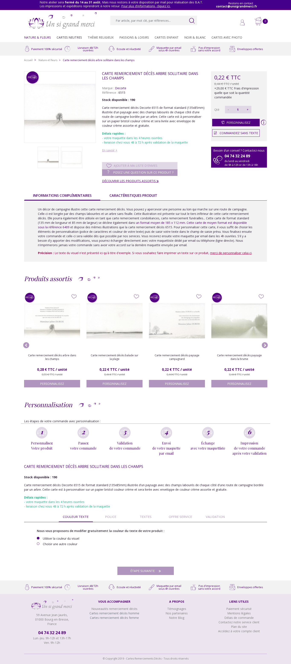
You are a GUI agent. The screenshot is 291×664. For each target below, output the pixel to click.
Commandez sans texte (239, 133)
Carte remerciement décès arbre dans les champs (52, 357)
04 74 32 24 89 (52, 632)
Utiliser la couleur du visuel (61, 538)
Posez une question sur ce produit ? (142, 172)
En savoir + (109, 150)
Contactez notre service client (239, 622)
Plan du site (239, 627)
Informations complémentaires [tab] (62, 195)
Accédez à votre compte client (239, 631)
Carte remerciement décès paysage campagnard (177, 357)
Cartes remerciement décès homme (114, 613)
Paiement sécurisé (239, 609)
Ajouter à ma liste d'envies (135, 166)
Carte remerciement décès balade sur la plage (114, 357)
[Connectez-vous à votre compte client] (233, 23)
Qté (216, 110)
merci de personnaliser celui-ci (231, 253)
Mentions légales (239, 613)
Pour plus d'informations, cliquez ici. (145, 6)
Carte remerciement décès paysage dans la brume (239, 357)
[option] (60, 107)
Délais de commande (239, 618)
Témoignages (176, 609)
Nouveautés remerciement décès (114, 609)
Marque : (108, 88)
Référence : (110, 93)
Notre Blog (176, 618)
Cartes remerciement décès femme (114, 618)
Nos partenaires (177, 613)
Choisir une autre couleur (60, 544)
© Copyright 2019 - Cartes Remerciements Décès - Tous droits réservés (146, 658)
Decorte (120, 88)
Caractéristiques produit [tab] (133, 195)
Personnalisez (238, 123)
